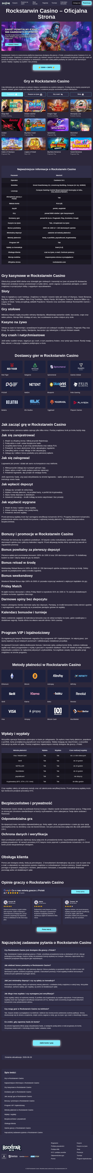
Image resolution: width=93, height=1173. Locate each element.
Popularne (10, 94)
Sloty (79, 94)
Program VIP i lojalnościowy (14, 1105)
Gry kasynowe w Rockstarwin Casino (17, 1087)
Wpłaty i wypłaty (10, 1114)
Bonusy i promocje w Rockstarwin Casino (19, 1101)
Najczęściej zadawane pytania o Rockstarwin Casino (23, 1132)
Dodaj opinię (80, 891)
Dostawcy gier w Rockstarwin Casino (17, 1092)
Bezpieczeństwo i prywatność (15, 1119)
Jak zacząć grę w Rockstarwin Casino (18, 1096)
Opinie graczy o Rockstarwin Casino (17, 1128)
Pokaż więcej (46, 929)
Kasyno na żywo (33, 94)
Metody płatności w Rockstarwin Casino (18, 1110)
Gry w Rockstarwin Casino (14, 1078)
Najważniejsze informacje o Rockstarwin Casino (21, 1083)
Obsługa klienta (10, 1123)
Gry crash (56, 94)
